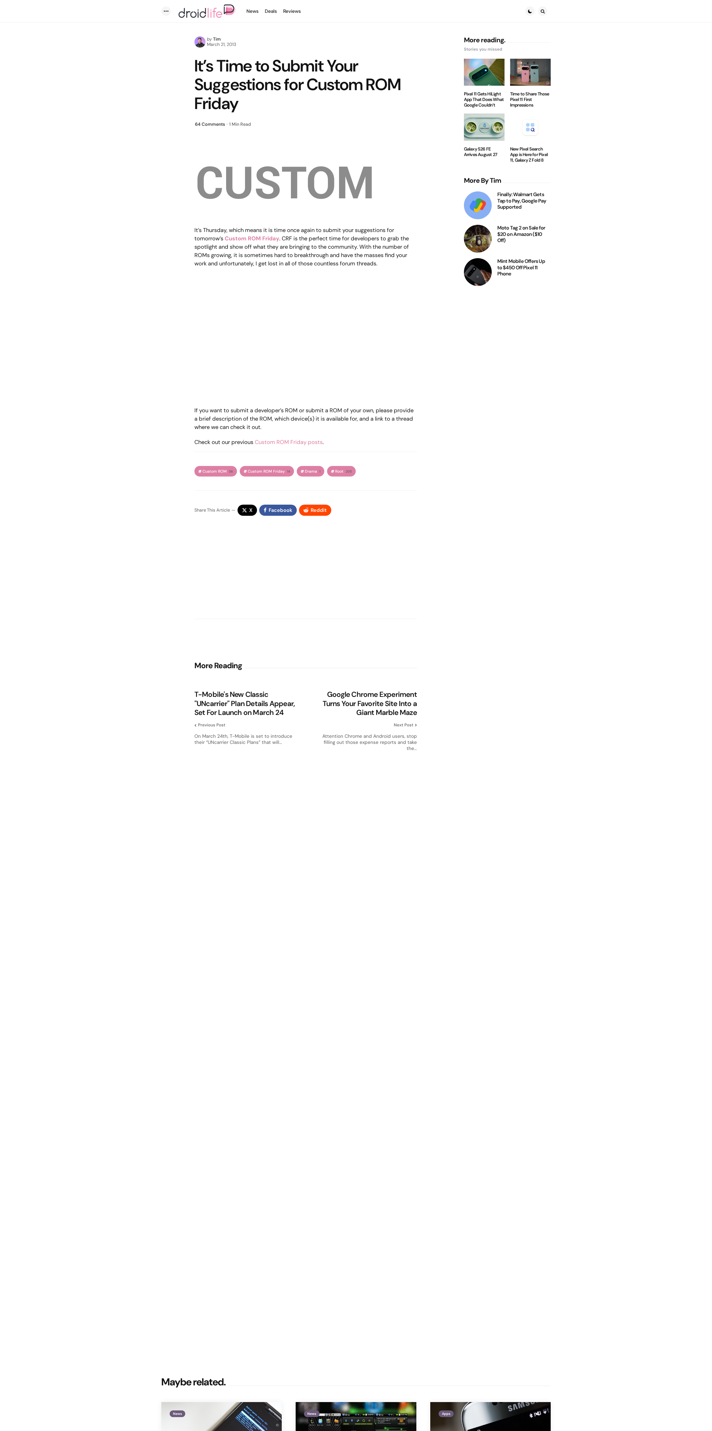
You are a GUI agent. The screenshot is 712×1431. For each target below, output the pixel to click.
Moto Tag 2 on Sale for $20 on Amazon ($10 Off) (521, 234)
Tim (217, 39)
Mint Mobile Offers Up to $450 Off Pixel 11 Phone (521, 267)
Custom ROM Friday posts (289, 442)
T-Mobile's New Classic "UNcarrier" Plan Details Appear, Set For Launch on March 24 (244, 703)
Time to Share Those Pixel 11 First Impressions (529, 99)
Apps (446, 1414)
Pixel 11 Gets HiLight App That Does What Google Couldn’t (484, 99)
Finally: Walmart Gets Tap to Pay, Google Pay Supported (521, 200)
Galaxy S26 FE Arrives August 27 (480, 151)
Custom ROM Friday (269, 471)
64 (210, 124)
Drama (312, 471)
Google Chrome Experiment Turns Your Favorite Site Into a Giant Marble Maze (370, 703)
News (177, 1414)
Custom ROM (217, 471)
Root (343, 471)
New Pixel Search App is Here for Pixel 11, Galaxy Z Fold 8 (529, 154)
